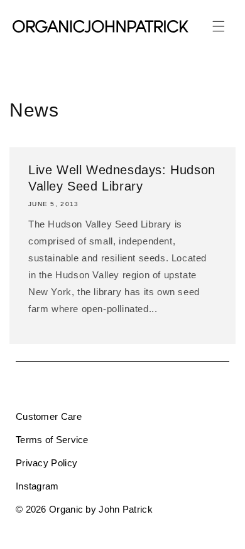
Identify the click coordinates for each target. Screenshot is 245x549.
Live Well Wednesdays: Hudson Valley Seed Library (121, 178)
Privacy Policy (46, 462)
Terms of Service (52, 439)
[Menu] (218, 26)
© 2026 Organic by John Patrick (84, 509)
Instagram (37, 486)
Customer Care (49, 416)
